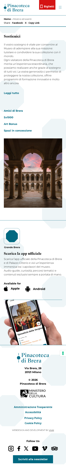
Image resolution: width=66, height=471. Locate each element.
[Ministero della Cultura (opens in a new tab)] (33, 394)
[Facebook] (18, 448)
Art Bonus (10, 124)
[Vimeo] (44, 448)
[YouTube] (35, 448)
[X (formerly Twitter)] (26, 448)
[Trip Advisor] (54, 449)
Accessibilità (33, 412)
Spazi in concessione (18, 130)
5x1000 (8, 117)
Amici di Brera (13, 110)
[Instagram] (11, 448)
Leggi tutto (11, 93)
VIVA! (51, 430)
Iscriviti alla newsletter (33, 459)
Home (7, 19)
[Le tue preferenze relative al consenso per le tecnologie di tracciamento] (63, 353)
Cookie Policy (33, 423)
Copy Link (34, 22)
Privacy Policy (33, 418)
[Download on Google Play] (35, 289)
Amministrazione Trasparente (33, 407)
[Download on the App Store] (12, 288)
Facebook (17, 22)
